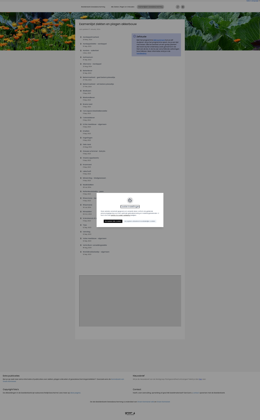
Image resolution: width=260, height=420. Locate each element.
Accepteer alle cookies (113, 221)
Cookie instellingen (130, 207)
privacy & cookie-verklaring (120, 215)
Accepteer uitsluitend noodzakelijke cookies (140, 221)
